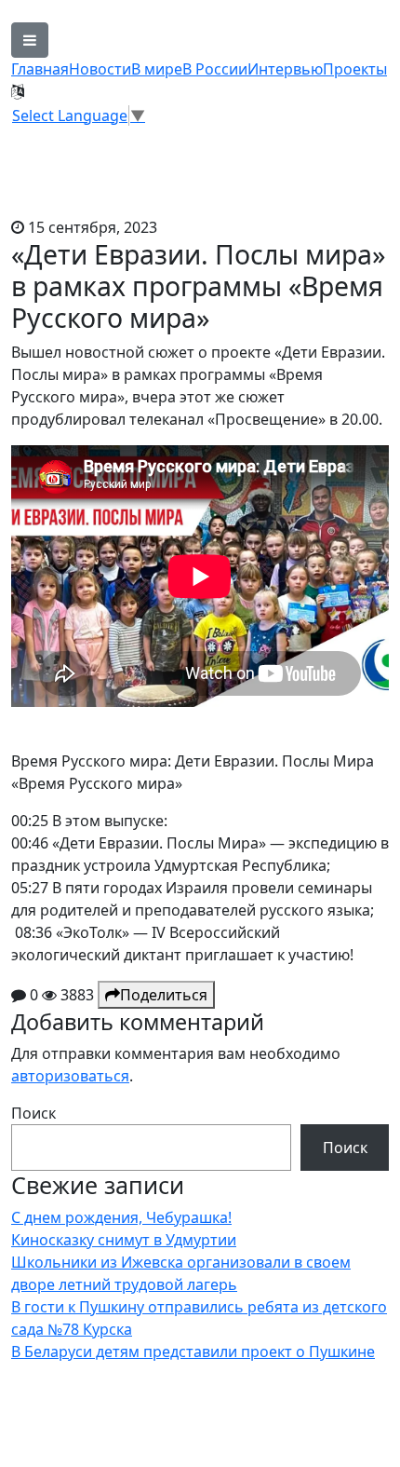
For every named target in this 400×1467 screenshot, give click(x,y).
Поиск (33, 1113)
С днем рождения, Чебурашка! (121, 1217)
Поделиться (163, 995)
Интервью (285, 69)
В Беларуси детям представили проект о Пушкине (193, 1351)
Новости (100, 69)
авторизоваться (70, 1076)
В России (214, 69)
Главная (40, 69)
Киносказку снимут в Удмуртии (123, 1239)
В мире (156, 69)
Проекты (355, 69)
